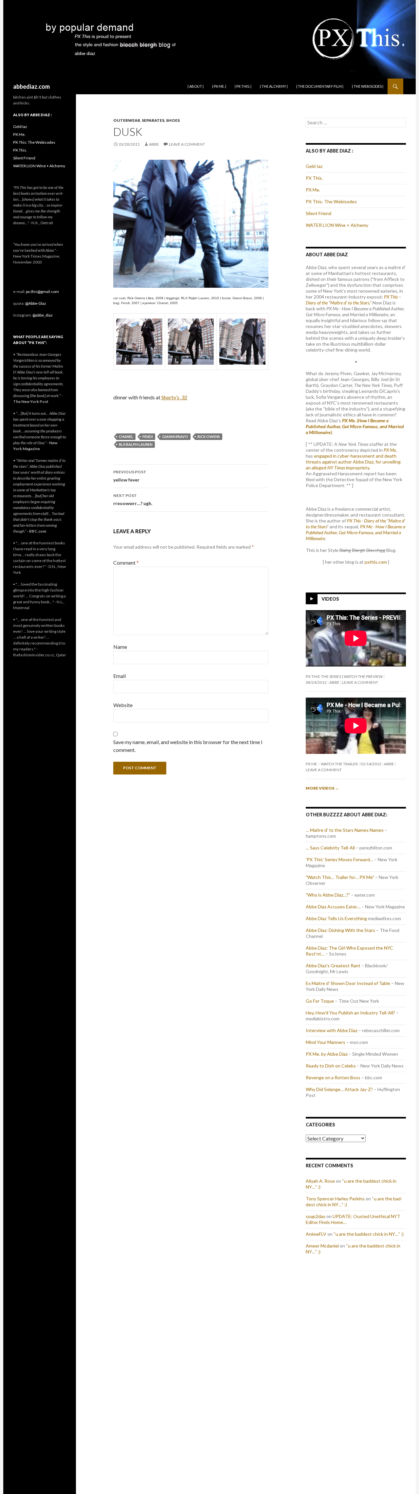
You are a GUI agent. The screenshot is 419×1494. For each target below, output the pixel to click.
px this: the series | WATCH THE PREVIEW (344, 676)
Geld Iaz (314, 166)
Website (123, 705)
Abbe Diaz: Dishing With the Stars (340, 930)
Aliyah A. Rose (320, 1181)
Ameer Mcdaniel (322, 1245)
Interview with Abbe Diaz (331, 1030)
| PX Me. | (219, 86)
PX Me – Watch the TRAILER (332, 763)
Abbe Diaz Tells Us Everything (336, 918)
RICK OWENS (208, 436)
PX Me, (390, 450)
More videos (322, 788)
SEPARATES (153, 120)
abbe (154, 144)
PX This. (314, 178)
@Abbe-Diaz (35, 303)
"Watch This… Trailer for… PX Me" (340, 877)
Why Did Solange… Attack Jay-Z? (339, 1089)
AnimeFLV (316, 1234)
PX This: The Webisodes (331, 201)
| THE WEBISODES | (367, 86)
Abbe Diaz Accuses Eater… (333, 906)
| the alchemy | (274, 86)
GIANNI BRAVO (175, 436)
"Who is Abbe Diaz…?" (328, 895)
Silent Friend (318, 213)
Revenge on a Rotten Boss (333, 1077)
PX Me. (313, 189)
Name (120, 647)
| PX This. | (243, 86)
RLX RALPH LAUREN (136, 444)
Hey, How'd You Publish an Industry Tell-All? (350, 1012)
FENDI (147, 436)
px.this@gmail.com (42, 291)
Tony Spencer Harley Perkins (335, 1198)
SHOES (173, 120)
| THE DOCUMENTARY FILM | (319, 86)
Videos (330, 599)
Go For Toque (320, 1001)
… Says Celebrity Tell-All (330, 847)
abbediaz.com (31, 86)
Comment (126, 562)
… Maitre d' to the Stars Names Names (345, 830)
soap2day (315, 1216)
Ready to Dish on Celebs (331, 1065)
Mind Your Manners (325, 1042)
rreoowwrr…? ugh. (132, 499)
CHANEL (126, 436)
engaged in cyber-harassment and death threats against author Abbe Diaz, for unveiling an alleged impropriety (353, 461)
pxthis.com (376, 562)
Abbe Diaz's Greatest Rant (333, 965)
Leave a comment (187, 144)
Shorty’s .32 (174, 397)
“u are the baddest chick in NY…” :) (369, 1234)
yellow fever (129, 476)
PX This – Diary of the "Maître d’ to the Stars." (353, 299)
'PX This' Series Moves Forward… (339, 859)
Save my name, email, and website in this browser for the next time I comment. (188, 746)
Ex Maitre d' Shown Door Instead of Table (348, 983)
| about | (196, 86)
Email (119, 676)
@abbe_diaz (42, 315)
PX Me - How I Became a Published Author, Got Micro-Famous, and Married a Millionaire (355, 532)
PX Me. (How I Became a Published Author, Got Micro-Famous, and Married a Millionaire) (355, 426)
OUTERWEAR (126, 120)
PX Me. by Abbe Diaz (327, 1054)
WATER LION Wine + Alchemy (337, 225)
